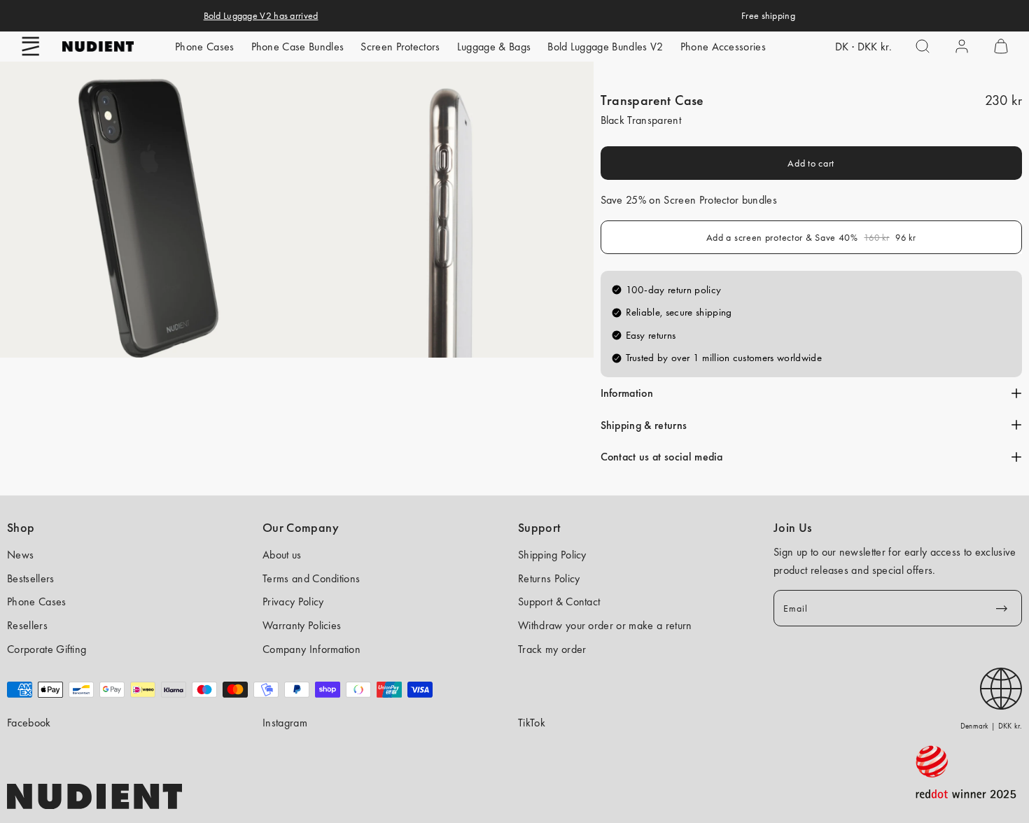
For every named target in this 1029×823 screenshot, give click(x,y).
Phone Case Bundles (297, 46)
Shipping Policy (552, 554)
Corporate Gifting (46, 649)
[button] (30, 46)
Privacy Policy (292, 601)
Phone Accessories (723, 46)
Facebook (29, 722)
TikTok (531, 722)
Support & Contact (559, 601)
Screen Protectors (400, 46)
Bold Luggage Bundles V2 (605, 46)
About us (282, 554)
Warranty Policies (301, 625)
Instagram (284, 722)
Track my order (552, 649)
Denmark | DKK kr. (991, 726)
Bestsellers (31, 578)
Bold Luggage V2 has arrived (261, 15)
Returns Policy (549, 578)
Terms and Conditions (311, 578)
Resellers (27, 625)
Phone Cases (204, 46)
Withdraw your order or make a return (605, 625)
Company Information (311, 649)
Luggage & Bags (494, 46)
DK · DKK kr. (863, 46)
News (20, 554)
